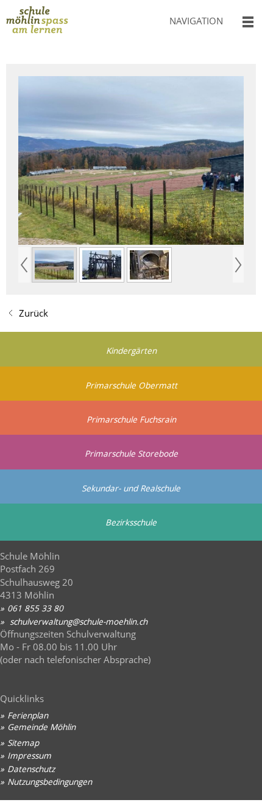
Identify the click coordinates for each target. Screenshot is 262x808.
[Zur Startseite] (80, 23)
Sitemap (23, 742)
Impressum (29, 755)
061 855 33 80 (35, 608)
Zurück (33, 313)
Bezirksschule (131, 522)
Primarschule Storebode (131, 453)
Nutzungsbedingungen (49, 781)
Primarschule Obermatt (131, 385)
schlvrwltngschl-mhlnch (77, 621)
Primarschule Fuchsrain (131, 419)
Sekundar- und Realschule (131, 488)
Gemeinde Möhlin (41, 726)
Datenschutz (31, 769)
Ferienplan (27, 715)
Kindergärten (131, 350)
